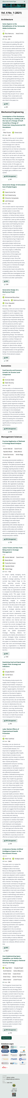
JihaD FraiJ (8, 859)
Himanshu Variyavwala (11, 198)
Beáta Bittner (18, 451)
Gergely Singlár (18, 968)
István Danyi (6, 977)
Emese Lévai (18, 132)
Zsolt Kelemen (7, 971)
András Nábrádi (7, 449)
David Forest (18, 449)
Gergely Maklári (9, 672)
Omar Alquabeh (9, 303)
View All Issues (6, 1038)
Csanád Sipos (9, 675)
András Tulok (7, 974)
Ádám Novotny (9, 383)
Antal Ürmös (19, 33)
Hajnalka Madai (7, 451)
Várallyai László (19, 859)
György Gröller (7, 36)
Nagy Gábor (8, 968)
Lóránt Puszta (17, 979)
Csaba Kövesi (17, 974)
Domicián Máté (9, 380)
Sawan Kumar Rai (10, 192)
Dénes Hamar (7, 979)
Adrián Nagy (19, 454)
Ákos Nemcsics (9, 33)
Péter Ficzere (7, 132)
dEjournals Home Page (9, 1)
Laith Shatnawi (9, 201)
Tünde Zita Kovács (8, 454)
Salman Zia (6, 300)
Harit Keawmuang (10, 195)
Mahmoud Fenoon (18, 300)
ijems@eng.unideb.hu (14, 1079)
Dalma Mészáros (18, 971)
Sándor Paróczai (17, 977)
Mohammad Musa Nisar (12, 297)
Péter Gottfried (9, 739)
